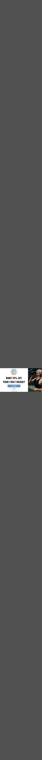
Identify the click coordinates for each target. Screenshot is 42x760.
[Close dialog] (41, 369)
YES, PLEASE (14, 386)
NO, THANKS (14, 388)
